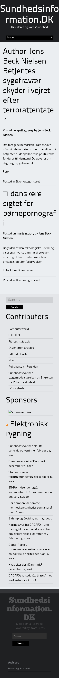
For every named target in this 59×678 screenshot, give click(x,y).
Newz (12, 360)
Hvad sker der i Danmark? (25, 564)
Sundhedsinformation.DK (29, 609)
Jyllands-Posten (19, 354)
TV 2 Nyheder (17, 388)
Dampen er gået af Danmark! (28, 461)
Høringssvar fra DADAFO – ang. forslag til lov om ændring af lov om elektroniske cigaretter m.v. (29, 529)
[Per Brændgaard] (20, 412)
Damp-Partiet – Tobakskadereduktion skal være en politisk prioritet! (29, 549)
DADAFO (14, 335)
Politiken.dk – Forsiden (23, 366)
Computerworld (19, 329)
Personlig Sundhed (19, 669)
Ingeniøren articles (21, 348)
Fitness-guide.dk (19, 341)
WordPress (37, 628)
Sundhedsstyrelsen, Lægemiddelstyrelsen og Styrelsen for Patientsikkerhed (31, 378)
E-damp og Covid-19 (21, 518)
